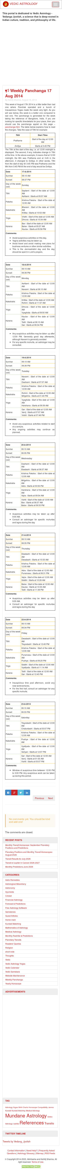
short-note (9, 951)
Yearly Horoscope (13, 983)
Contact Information (16, 1150)
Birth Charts (23, 1107)
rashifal (16, 1123)
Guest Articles (11, 915)
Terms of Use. (38, 1161)
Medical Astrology (13, 931)
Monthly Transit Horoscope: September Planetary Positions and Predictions (27, 846)
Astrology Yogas (11, 1107)
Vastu (7, 959)
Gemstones (10, 911)
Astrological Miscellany (15, 883)
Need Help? (31, 1150)
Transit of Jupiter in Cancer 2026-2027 (22, 862)
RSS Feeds (50, 1153)
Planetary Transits (13, 939)
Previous (39, 798)
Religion (9, 947)
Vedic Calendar (12, 967)
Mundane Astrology (26, 1115)
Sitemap (40, 1153)
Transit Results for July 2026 (18, 858)
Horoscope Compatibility (38, 1107)
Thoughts (9, 955)
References (32, 1122)
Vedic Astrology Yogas (15, 963)
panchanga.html (12, 126)
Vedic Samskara (12, 971)
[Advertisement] (31, 54)
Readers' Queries (13, 943)
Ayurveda (9, 891)
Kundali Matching (13, 923)
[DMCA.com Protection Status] (31, 1166)
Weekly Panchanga (14, 979)
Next (50, 798)
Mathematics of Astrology (16, 927)
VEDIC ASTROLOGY (23, 2)
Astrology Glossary (26, 1153)
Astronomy (10, 887)
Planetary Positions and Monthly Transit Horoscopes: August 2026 (29, 853)
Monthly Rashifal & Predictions (19, 935)
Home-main (10, 919)
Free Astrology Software (16, 907)
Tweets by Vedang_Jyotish (16, 1141)
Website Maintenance (15, 975)
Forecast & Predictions (15, 903)
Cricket (8, 895)
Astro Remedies (12, 879)
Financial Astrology (13, 899)
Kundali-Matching (18, 1110)
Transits (49, 1123)
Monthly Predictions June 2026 (19, 866)
